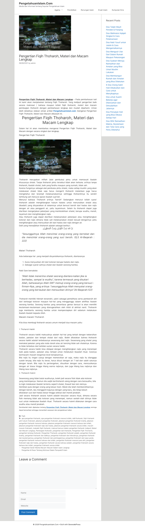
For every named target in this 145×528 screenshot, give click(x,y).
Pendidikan (71, 10)
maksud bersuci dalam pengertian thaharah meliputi (71, 428)
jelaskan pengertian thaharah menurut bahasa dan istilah (69, 423)
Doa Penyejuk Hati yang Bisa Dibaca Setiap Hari (114, 115)
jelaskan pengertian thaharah (47, 421)
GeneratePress (74, 524)
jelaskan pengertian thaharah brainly (72, 421)
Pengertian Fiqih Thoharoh (82, 431)
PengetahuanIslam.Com (36, 3)
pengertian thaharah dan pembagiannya (49, 438)
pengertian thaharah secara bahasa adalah (55, 443)
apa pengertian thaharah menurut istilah (56, 418)
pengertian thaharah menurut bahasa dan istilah (37, 440)
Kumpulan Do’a (118, 10)
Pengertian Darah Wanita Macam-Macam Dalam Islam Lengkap (46, 448)
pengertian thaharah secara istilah (47, 445)
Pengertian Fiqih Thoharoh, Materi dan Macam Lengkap (68, 407)
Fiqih (23, 416)
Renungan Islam (87, 10)
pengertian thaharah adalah (68, 433)
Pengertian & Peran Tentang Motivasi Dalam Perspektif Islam (44, 450)
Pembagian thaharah (44, 431)
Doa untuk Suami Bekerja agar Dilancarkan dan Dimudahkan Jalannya (114, 103)
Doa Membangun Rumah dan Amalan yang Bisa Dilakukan (115, 79)
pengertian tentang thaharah (30, 433)
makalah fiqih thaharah (42, 428)
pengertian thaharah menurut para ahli (70, 440)
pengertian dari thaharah (62, 431)
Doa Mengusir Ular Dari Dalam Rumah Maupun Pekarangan (115, 55)
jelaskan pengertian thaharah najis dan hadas (36, 426)
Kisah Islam (102, 10)
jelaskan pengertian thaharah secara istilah (70, 426)
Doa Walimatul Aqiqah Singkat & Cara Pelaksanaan (116, 36)
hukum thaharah (28, 421)
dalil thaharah (77, 418)
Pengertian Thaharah (49, 433)
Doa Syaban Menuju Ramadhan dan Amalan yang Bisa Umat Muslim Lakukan (115, 66)
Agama (57, 10)
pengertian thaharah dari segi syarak (79, 438)
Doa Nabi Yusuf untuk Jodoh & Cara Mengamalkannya (116, 45)
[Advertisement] (58, 82)
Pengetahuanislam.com (64, 111)
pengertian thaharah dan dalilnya (37, 435)
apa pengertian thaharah (31, 418)
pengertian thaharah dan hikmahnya (64, 435)
